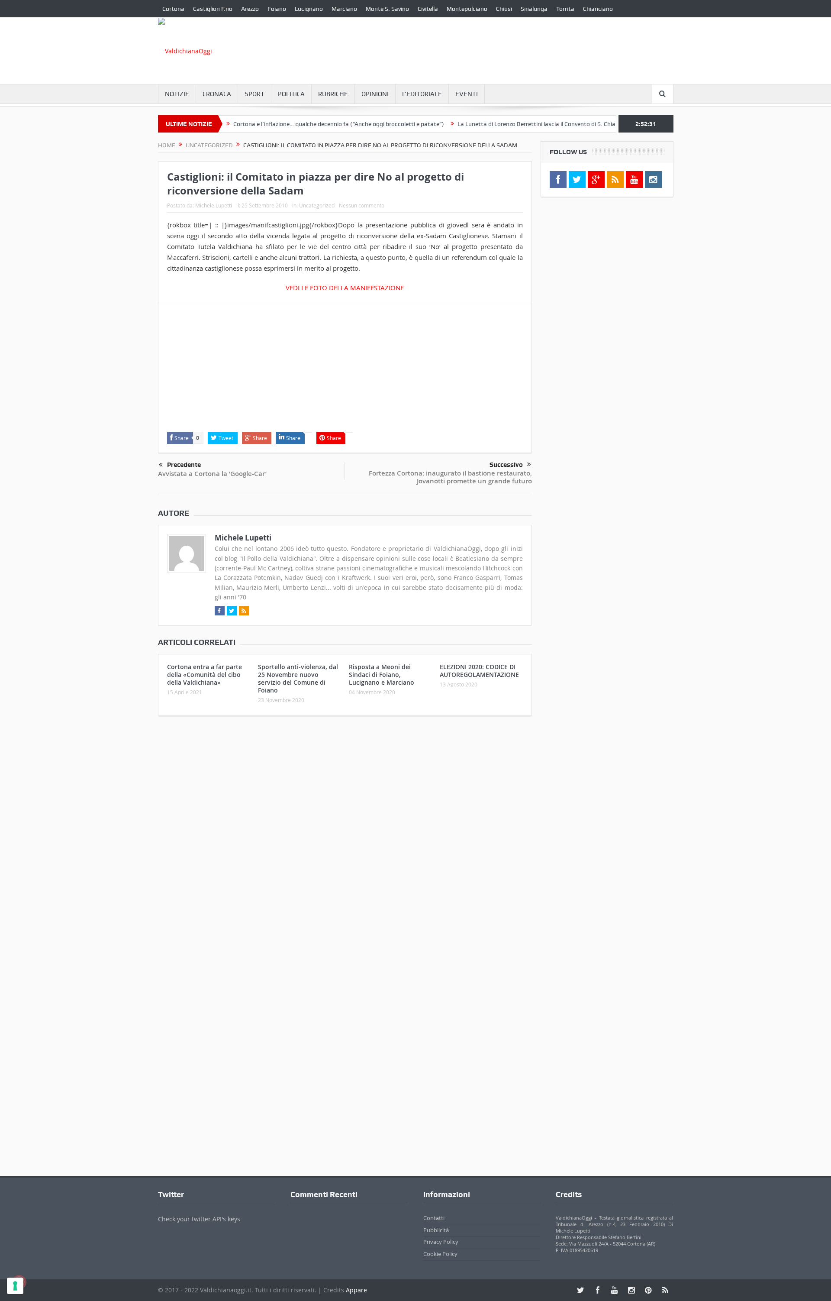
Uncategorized (317, 205)
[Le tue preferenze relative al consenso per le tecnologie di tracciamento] (15, 1286)
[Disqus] (345, 837)
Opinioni (375, 94)
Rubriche (333, 94)
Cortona (173, 8)
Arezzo (250, 8)
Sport (254, 94)
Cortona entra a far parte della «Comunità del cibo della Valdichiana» (204, 674)
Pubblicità (436, 1230)
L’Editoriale (422, 94)
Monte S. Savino (387, 8)
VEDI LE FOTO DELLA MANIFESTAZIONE (345, 287)
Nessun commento (361, 205)
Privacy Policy (440, 1242)
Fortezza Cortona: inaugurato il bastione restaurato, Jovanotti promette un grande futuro (450, 477)
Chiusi (504, 8)
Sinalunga (534, 8)
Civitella (428, 8)
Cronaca (217, 94)
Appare (356, 1290)
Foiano (276, 8)
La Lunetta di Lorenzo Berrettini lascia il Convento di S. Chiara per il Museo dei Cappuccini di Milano (564, 123)
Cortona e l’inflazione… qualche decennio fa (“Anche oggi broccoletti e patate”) (314, 123)
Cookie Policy (440, 1254)
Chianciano (598, 8)
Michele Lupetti (213, 205)
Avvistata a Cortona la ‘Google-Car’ (212, 473)
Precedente (184, 465)
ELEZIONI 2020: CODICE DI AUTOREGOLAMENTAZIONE (479, 671)
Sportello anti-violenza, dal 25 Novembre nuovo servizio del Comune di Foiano (298, 679)
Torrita (565, 8)
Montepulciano (467, 8)
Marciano (344, 8)
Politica (291, 94)
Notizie (177, 94)
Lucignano (309, 8)
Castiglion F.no (212, 8)
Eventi (466, 94)
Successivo (506, 465)
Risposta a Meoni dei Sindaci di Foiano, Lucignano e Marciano (381, 674)
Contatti (433, 1218)
